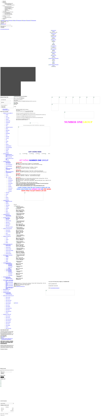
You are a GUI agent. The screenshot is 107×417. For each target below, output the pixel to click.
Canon (7, 116)
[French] (6, 20)
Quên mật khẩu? (5, 109)
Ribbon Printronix (8, 220)
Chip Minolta (10, 273)
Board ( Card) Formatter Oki (9, 286)
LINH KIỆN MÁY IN (6, 200)
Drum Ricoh (10, 265)
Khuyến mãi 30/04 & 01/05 (9, 3)
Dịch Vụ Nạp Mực (7, 15)
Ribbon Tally (8, 222)
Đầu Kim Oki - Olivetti (9, 278)
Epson (7, 233)
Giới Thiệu (4, 1)
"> (29, 184)
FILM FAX (4, 228)
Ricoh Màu (7, 136)
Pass (6, 195)
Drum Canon (10, 264)
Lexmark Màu (8, 122)
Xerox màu (11, 127)
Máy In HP (12, 295)
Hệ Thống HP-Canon (9, 294)
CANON (7, 258)
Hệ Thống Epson (8, 293)
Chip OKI (9, 184)
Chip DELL (10, 186)
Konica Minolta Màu (9, 147)
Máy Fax (7, 312)
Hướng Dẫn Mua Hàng (8, 13)
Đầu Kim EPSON (8, 277)
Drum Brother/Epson (9, 166)
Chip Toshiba (10, 275)
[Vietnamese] (33, 20)
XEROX (7, 261)
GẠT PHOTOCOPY (8, 269)
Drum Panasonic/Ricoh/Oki (9, 168)
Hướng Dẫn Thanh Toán (8, 14)
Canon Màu (7, 117)
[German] (10, 20)
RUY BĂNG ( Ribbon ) (6, 217)
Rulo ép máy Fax (8, 215)
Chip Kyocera (10, 272)
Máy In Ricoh (8, 309)
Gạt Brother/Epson (8, 172)
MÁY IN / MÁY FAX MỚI (6, 295)
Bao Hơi (7, 197)
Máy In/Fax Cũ (5, 314)
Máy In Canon (8, 298)
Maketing (6, 9)
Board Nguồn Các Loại (6, 289)
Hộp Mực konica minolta (9, 250)
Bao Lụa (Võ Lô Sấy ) (9, 201)
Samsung (7, 119)
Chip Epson (10, 189)
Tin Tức (4, 5)
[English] (2, 20)
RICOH (7, 255)
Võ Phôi (7, 194)
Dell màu (7, 144)
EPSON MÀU (8, 133)
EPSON (7, 131)
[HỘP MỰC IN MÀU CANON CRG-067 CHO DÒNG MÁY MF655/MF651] (7, 335)
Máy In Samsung (8, 320)
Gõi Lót (7, 211)
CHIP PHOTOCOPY (9, 270)
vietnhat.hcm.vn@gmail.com (20, 286)
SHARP (7, 259)
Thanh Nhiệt (7, 205)
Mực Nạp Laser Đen (9, 154)
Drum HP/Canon (8, 162)
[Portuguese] (19, 20)
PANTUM (7, 152)
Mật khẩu (2, 102)
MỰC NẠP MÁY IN (6, 153)
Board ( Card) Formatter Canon (9, 283)
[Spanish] (28, 20)
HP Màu (7, 114)
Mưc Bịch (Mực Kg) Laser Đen (9, 155)
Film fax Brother (8, 231)
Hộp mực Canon (8, 245)
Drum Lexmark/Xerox (9, 164)
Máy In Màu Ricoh (8, 311)
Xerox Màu (7, 127)
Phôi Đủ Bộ (7, 192)
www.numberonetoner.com (26, 185)
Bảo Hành (4, 16)
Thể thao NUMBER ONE (8, 8)
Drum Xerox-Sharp (10, 268)
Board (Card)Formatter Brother (9, 288)
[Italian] (14, 20)
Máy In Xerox (8, 323)
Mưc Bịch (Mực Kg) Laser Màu (9, 159)
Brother (7, 128)
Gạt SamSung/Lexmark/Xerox (9, 171)
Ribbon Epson (8, 218)
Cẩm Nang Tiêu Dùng (8, 6)
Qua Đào (7, 206)
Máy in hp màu (8, 297)
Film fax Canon (8, 234)
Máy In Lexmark (8, 303)
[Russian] (24, 20)
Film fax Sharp (8, 230)
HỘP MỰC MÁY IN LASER (7, 113)
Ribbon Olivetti (8, 223)
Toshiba (7, 150)
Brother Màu (7, 130)
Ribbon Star (7, 225)
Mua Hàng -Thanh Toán (6, 12)
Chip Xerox (10, 181)
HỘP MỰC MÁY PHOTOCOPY (7, 244)
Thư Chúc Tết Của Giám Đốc (9, 7)
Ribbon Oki (7, 219)
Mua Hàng (15, 104)
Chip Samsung (10, 180)
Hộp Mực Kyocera (8, 253)
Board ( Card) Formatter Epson (9, 284)
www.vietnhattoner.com (38, 185)
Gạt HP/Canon (8, 169)
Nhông (7, 209)
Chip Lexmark (10, 183)
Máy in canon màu (8, 300)
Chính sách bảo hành (8, 17)
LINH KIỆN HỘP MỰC (6, 161)
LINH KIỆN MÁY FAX (6, 214)
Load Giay (7, 208)
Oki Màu (7, 141)
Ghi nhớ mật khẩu (4, 105)
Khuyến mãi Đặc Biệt (8, 4)
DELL (6, 142)
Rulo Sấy (7, 203)
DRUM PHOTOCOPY (9, 263)
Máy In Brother (8, 306)
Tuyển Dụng (4, 18)
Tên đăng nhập (3, 99)
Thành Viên (4, 11)
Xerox (7, 125)
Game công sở (7, 10)
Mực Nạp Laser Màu (9, 156)
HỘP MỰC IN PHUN (6, 236)
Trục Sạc (7, 175)
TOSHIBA (7, 256)
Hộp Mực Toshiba (8, 248)
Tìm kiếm (2, 27)
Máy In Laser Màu (8, 328)
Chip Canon (10, 178)
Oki (6, 139)
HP (12, 113)
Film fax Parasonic (9, 228)
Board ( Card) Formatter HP (9, 281)
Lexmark (7, 239)
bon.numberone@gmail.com (4, 29)
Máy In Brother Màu (9, 308)
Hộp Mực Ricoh (8, 247)
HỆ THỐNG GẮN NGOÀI (7, 292)
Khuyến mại (4, 2)
